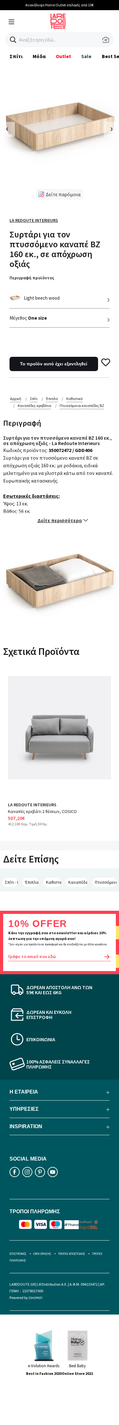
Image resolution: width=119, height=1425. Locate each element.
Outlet (63, 56)
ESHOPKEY (36, 1298)
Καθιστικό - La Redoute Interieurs (53, 882)
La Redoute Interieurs (34, 220)
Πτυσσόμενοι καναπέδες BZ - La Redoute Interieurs (106, 882)
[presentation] (7, 129)
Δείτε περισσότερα (59, 520)
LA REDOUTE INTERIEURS (32, 805)
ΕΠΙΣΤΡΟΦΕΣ (18, 1254)
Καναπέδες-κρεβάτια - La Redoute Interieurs (78, 882)
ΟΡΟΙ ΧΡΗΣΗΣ (42, 1254)
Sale (86, 56)
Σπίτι (16, 56)
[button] (13, 40)
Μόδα (39, 56)
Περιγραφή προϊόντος (32, 278)
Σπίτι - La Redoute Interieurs (11, 882)
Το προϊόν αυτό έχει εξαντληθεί (53, 363)
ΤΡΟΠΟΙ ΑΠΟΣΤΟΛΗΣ (71, 1254)
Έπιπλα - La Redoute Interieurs (32, 882)
